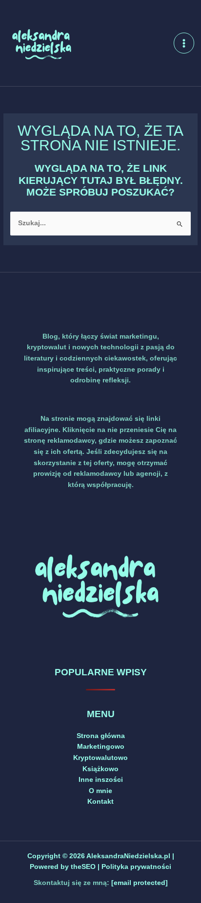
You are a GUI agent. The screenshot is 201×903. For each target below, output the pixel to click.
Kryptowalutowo (100, 757)
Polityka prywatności (136, 866)
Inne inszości (101, 779)
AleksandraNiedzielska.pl (128, 856)
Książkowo (100, 769)
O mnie (100, 791)
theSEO (84, 866)
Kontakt (100, 801)
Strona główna (101, 736)
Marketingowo (100, 746)
